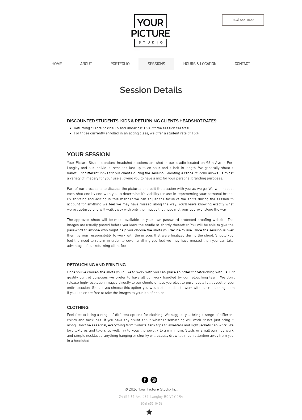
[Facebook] (145, 380)
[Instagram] (154, 380)
